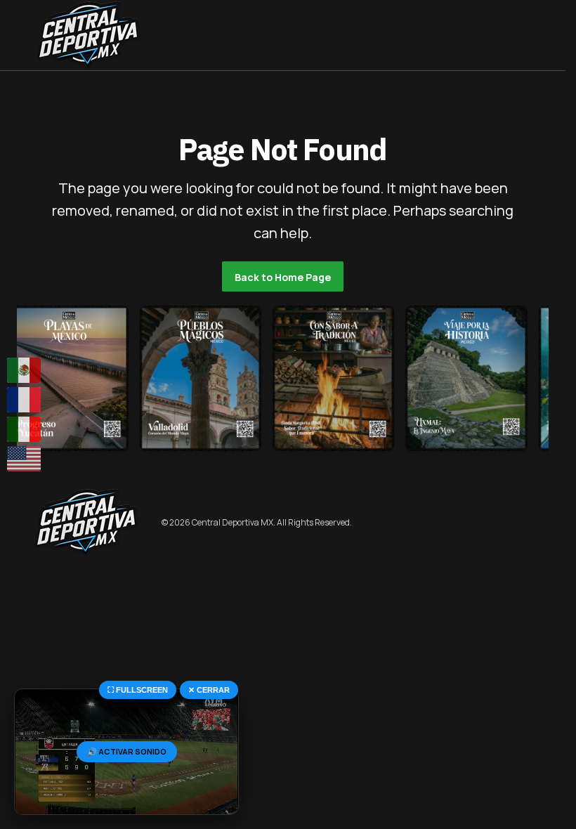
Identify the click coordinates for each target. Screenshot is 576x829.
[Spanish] (24, 370)
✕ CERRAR (209, 690)
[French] (24, 399)
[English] (24, 458)
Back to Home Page (283, 277)
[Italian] (24, 429)
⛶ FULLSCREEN (137, 690)
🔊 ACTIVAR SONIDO (126, 751)
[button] (23, 35)
